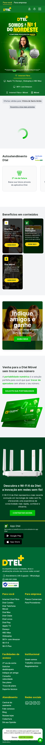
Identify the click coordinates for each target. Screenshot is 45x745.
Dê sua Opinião (9, 722)
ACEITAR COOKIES (25, 737)
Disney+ (6, 629)
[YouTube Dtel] (38, 703)
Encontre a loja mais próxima (22, 107)
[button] (6, 70)
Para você (7, 2)
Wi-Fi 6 (5, 643)
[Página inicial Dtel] (6, 9)
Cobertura (7, 719)
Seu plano (6, 682)
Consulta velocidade (7, 677)
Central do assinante (7, 704)
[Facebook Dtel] (31, 703)
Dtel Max (6, 612)
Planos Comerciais (33, 599)
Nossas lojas (8, 715)
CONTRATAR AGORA (22, 513)
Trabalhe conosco (33, 663)
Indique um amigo (10, 673)
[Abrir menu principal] (40, 9)
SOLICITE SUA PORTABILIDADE (19, 391)
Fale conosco (8, 709)
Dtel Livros (7, 619)
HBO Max (6, 632)
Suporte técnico (9, 689)
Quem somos (31, 659)
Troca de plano (9, 686)
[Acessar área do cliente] (34, 9)
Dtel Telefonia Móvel (8, 607)
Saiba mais (37, 733)
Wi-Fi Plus (6, 646)
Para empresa (20, 2)
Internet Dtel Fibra (10, 599)
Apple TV (6, 626)
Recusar (14, 737)
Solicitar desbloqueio (8, 668)
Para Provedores (32, 602)
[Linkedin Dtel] (27, 703)
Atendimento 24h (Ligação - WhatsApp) (23, 576)
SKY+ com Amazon (11, 639)
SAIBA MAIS (22, 339)
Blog (4, 712)
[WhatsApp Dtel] (34, 703)
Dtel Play (6, 622)
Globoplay (7, 636)
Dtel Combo (7, 602)
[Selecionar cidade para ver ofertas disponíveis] (29, 9)
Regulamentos (31, 666)
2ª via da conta (9, 663)
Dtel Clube (7, 615)
